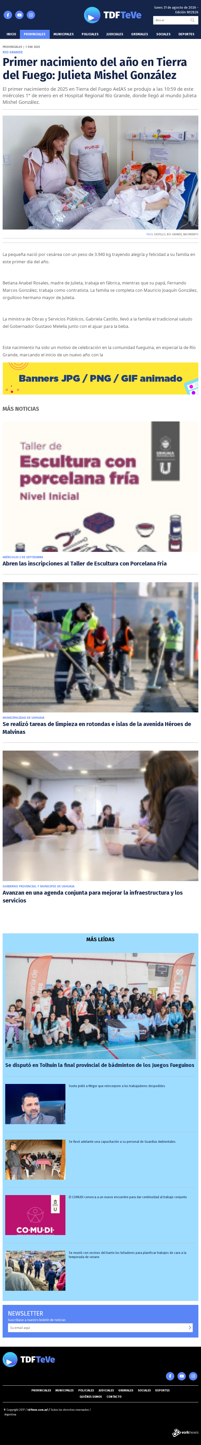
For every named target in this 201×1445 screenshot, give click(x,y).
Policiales (90, 34)
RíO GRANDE (174, 234)
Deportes (186, 34)
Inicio (11, 34)
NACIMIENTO (190, 234)
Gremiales (139, 34)
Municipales (64, 34)
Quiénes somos (91, 1396)
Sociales (163, 34)
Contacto (114, 1396)
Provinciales (35, 34)
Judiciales (115, 34)
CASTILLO (159, 234)
